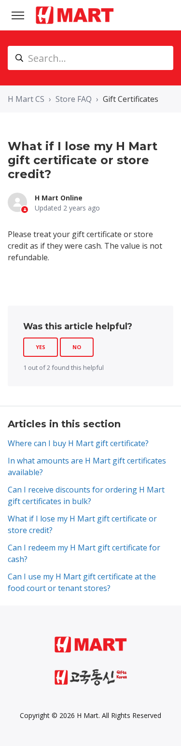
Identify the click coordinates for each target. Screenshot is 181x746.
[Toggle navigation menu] (18, 15)
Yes (40, 347)
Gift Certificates (130, 99)
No (76, 347)
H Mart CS (26, 99)
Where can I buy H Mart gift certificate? (78, 443)
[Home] (75, 15)
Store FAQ (74, 99)
